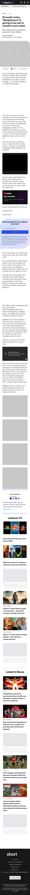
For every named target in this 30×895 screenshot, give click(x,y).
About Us (15, 859)
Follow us (15, 68)
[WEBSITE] (16, 498)
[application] (15, 162)
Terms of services (22, 236)
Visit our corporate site (20, 886)
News (19, 37)
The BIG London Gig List (19, 6)
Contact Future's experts (15, 862)
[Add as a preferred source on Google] (15, 877)
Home (4, 13)
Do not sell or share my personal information (15, 872)
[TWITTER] (11, 498)
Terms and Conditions (15, 864)
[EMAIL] (19, 498)
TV (10, 13)
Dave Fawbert (8, 35)
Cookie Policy (15, 869)
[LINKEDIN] (13, 498)
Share (6, 68)
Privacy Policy (15, 867)
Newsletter (24, 68)
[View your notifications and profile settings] (21, 2)
